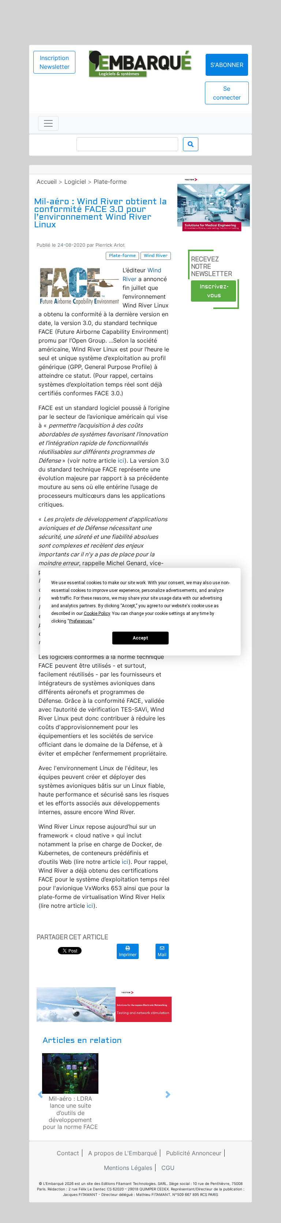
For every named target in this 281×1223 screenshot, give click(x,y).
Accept (140, 638)
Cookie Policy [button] (97, 613)
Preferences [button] (80, 620)
